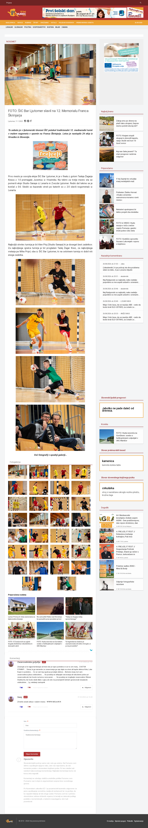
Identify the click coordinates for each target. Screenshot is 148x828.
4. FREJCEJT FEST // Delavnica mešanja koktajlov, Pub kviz (125, 534)
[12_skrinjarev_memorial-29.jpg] (67, 585)
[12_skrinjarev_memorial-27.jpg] (81, 569)
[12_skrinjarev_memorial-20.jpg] (18, 553)
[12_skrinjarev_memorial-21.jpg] (39, 553)
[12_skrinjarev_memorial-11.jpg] (81, 505)
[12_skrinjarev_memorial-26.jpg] (60, 569)
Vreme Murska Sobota (85, 22)
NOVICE (20, 22)
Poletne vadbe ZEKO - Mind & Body (126, 567)
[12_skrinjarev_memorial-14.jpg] (60, 521)
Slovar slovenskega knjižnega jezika (117, 477)
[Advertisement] (121, 360)
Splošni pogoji (120, 821)
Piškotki (130, 821)
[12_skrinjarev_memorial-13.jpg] (39, 521)
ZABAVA (65, 27)
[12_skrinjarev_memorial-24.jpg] (18, 569)
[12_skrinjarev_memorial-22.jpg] (60, 553)
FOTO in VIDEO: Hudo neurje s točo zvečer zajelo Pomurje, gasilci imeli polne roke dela (126, 227)
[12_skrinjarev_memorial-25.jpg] (39, 569)
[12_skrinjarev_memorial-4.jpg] (18, 489)
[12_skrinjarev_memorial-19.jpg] (81, 537)
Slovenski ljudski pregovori (113, 397)
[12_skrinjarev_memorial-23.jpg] (81, 553)
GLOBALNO (18, 27)
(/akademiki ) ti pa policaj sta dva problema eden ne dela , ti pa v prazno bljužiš (121, 269)
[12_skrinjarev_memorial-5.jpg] (39, 489)
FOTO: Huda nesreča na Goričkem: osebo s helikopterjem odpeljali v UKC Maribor (127, 437)
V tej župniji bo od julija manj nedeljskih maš (126, 180)
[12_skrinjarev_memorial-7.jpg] (81, 489)
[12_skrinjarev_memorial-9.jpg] (39, 505)
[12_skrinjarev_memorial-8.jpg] (18, 505)
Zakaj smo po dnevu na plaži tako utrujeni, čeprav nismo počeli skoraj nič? (127, 123)
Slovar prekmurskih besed (113, 450)
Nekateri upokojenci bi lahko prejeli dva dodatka (127, 210)
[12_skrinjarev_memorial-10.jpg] (60, 505)
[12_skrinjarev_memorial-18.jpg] (60, 537)
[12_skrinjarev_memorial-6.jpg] (60, 489)
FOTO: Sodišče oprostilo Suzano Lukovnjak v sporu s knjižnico (127, 241)
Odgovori (86, 687)
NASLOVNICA (10, 22)
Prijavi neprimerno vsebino (40, 687)
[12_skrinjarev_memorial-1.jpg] (39, 473)
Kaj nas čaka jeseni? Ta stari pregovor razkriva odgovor (126, 154)
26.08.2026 (138, 22)
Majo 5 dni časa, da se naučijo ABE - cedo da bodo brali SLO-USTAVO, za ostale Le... (122, 306)
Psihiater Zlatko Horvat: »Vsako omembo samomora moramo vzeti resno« (127, 196)
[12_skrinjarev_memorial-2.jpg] (60, 473)
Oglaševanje (138, 821)
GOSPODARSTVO (39, 27)
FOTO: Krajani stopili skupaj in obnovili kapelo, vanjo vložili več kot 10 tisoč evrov (127, 139)
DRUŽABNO (45, 22)
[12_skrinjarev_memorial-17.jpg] (39, 537)
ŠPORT (35, 22)
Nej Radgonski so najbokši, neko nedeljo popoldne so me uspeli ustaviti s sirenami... (121, 281)
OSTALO (54, 22)
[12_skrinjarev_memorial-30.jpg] (18, 473)
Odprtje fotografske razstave (125, 583)
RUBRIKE (28, 22)
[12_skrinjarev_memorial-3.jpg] (81, 473)
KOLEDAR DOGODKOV (66, 22)
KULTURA (50, 27)
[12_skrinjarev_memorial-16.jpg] (18, 537)
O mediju (110, 821)
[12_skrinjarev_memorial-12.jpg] (18, 521)
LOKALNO (9, 27)
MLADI (57, 27)
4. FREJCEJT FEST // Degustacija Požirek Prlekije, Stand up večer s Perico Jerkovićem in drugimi (127, 550)
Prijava (9, 3)
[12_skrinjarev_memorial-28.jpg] (32, 585)
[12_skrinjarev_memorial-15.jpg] (81, 521)
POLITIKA (27, 27)
